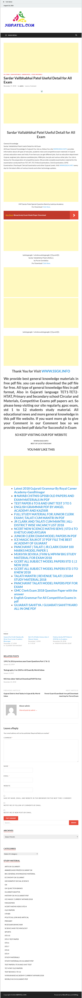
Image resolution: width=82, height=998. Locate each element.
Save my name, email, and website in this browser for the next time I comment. (38, 798)
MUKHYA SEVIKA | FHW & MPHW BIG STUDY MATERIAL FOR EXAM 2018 (45, 556)
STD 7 (7, 946)
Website (7, 786)
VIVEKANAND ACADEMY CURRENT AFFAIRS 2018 (24, 975)
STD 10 (7, 935)
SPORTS (8, 932)
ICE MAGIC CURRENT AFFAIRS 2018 (19, 899)
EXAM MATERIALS (16, 74)
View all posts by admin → (28, 710)
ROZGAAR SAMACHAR (14, 925)
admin (21, 86)
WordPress (66, 995)
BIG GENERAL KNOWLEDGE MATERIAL (20, 874)
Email (7, 776)
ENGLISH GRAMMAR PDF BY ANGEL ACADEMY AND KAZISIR (39, 508)
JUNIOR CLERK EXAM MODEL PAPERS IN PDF (45, 536)
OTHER (7, 914)
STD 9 (7, 954)
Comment (8, 738)
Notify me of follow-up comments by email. (22, 805)
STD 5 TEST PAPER (12, 939)
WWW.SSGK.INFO (60, 149)
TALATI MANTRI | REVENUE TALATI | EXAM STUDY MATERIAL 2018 (43, 577)
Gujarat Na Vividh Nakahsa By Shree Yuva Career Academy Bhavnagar (14, 639)
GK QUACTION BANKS (14, 888)
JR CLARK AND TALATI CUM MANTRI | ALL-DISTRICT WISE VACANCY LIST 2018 (43, 523)
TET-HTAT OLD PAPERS (14, 968)
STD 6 (7, 943)
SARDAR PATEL (26, 74)
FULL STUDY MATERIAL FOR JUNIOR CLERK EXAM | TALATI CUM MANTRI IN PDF (44, 516)
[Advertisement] (41, 58)
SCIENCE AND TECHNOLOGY (16, 928)
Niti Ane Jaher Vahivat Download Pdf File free (22, 679)
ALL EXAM (7, 74)
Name (6, 766)
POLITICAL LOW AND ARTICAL (17, 917)
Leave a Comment (30, 86)
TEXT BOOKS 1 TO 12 (13, 972)
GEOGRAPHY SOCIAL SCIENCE (17, 881)
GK (6, 885)
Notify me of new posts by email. (18, 812)
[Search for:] (41, 822)
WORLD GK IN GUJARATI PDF (16, 979)
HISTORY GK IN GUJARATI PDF (17, 896)
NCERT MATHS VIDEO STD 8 (16, 906)
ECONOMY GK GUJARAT (14, 877)
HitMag (75, 995)
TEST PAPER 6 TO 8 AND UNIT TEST (18, 965)
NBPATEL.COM (21, 995)
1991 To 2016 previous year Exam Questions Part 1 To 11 (27, 661)
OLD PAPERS (10, 910)
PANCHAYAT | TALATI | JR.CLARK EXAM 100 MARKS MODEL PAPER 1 (44, 548)
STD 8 (7, 950)
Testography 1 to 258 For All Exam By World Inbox (24, 670)
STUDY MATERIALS (36, 74)
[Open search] (76, 35)
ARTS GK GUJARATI (12, 866)
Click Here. (46, 207)
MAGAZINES (10, 903)
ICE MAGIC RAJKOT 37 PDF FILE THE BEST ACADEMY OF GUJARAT (43, 541)
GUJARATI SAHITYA (12, 892)
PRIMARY (8, 921)
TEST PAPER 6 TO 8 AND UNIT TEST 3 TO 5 (42, 503)
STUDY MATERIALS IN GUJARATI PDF (19, 961)
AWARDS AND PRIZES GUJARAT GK (18, 870)
